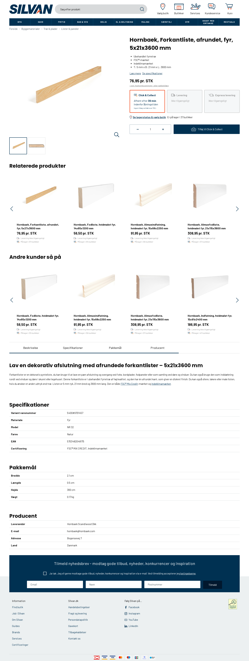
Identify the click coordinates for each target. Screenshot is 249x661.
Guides (16, 625)
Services (17, 638)
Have (40, 22)
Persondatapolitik (78, 619)
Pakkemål (115, 348)
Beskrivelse (30, 348)
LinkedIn (133, 625)
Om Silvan (17, 619)
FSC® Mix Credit (129, 383)
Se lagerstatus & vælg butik (149, 117)
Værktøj (166, 22)
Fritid (61, 22)
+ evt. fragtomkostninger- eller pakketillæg (149, 85)
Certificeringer (20, 644)
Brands (16, 632)
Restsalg (229, 22)
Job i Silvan (18, 613)
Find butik (17, 607)
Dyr (187, 22)
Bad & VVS (82, 22)
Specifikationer (73, 348)
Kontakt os (74, 638)
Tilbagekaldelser (77, 632)
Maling (145, 22)
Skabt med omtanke (208, 22)
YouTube (133, 619)
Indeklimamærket (161, 383)
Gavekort (73, 625)
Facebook (134, 607)
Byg (20, 22)
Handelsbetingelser (79, 607)
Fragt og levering (77, 613)
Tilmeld (213, 584)
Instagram (134, 613)
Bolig (103, 22)
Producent (157, 348)
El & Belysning (124, 22)
